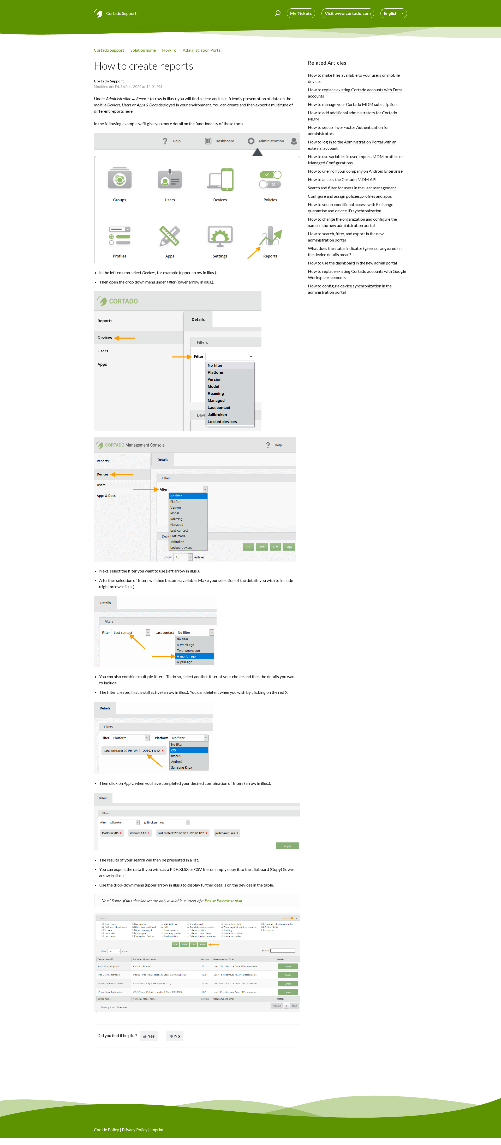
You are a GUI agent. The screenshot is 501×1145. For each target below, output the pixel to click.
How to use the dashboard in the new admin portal (352, 262)
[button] (277, 13)
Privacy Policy (134, 1129)
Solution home (143, 49)
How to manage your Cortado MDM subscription (352, 104)
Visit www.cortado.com (348, 13)
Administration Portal (202, 49)
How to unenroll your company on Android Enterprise (355, 170)
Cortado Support (109, 49)
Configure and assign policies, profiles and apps (350, 196)
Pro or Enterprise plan (223, 900)
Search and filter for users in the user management (352, 187)
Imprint (157, 1129)
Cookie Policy (106, 1129)
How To (169, 49)
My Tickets (301, 13)
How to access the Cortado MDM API (342, 179)
